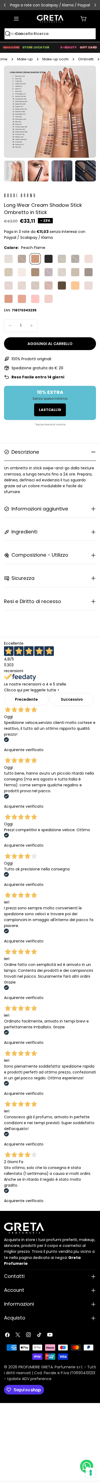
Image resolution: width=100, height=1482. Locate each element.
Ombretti (86, 59)
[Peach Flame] (35, 258)
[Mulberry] (48, 285)
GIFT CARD (88, 47)
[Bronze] (48, 298)
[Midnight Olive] (61, 258)
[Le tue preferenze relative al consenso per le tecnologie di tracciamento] (91, 1473)
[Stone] (88, 272)
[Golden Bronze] (8, 272)
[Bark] (75, 258)
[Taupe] (35, 272)
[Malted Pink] (8, 285)
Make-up (25, 59)
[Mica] (35, 285)
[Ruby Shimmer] (8, 298)
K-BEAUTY (69, 47)
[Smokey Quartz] (88, 285)
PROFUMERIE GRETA (35, 1367)
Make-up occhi (55, 59)
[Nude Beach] (61, 272)
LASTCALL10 (50, 409)
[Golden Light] (75, 285)
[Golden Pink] (88, 258)
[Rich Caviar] (48, 258)
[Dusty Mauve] (48, 272)
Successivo (72, 699)
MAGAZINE (11, 47)
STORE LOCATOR (35, 47)
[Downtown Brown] (21, 258)
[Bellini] (21, 298)
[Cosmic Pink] (35, 298)
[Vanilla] (8, 258)
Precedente (26, 699)
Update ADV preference (29, 1378)
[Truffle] (75, 272)
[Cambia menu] (16, 18)
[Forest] (61, 285)
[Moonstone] (21, 285)
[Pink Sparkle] (21, 272)
